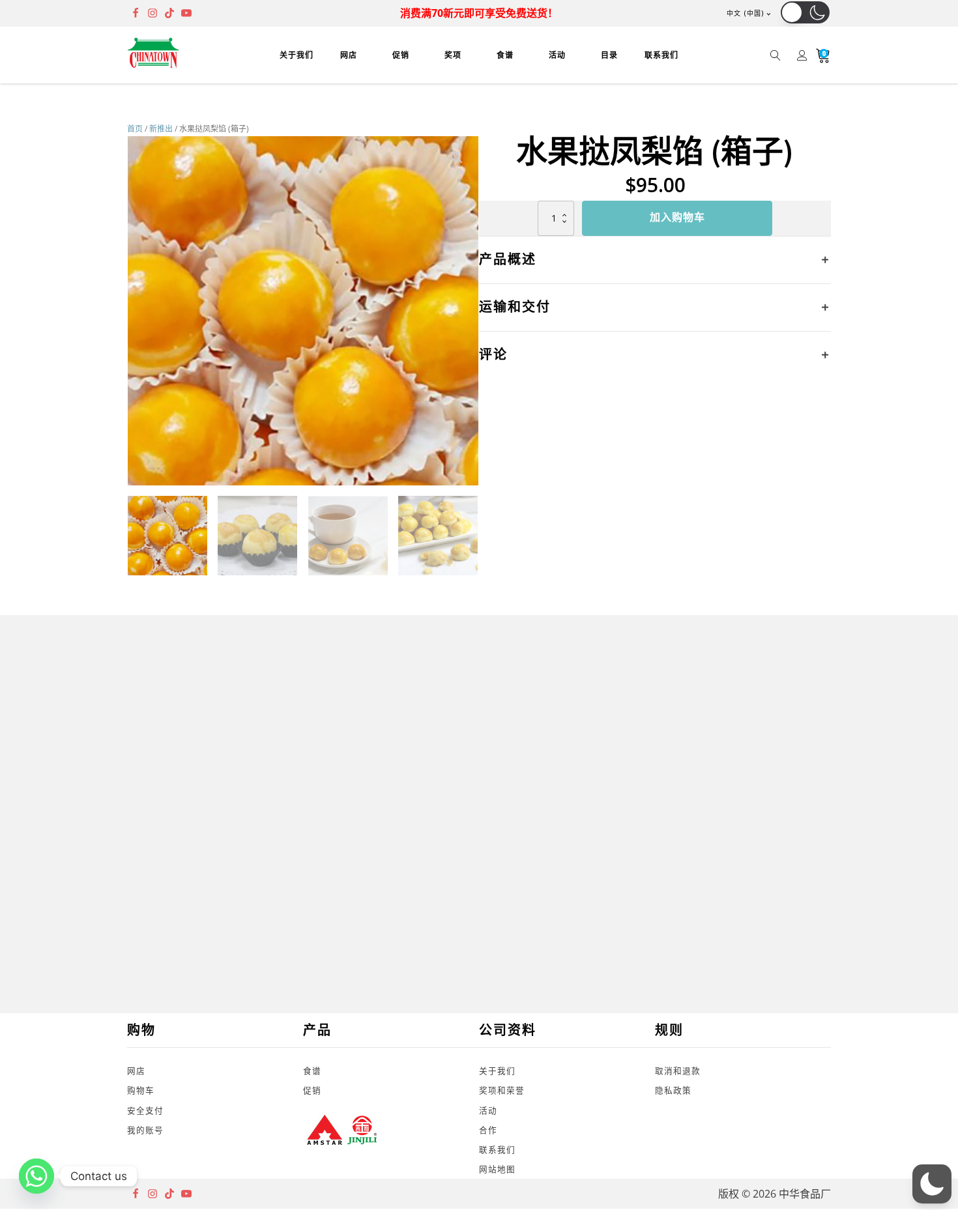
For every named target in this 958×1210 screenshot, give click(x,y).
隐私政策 (673, 1090)
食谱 (505, 55)
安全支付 (145, 1110)
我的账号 (145, 1130)
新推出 (161, 128)
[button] (805, 12)
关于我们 (296, 55)
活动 (557, 55)
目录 (609, 55)
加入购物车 (677, 217)
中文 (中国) (745, 13)
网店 (348, 55)
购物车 (140, 1090)
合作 (488, 1130)
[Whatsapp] (36, 1176)
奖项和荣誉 (502, 1090)
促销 (400, 55)
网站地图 (497, 1169)
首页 (135, 128)
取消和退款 (678, 1070)
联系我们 (661, 55)
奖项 (452, 55)
